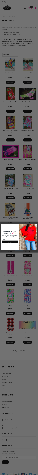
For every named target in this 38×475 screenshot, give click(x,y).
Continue (10, 242)
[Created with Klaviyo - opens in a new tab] (19, 250)
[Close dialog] (36, 225)
